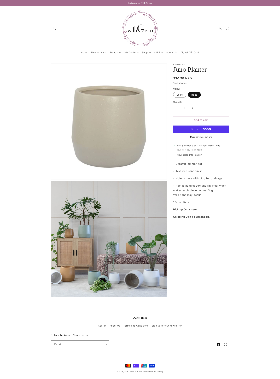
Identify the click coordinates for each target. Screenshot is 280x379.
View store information (189, 154)
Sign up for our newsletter (167, 325)
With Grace (129, 372)
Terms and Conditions (135, 325)
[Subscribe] (105, 344)
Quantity (177, 101)
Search (102, 325)
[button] (54, 28)
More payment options (201, 137)
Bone (194, 94)
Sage (180, 94)
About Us (115, 325)
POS (136, 372)
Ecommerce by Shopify (153, 372)
